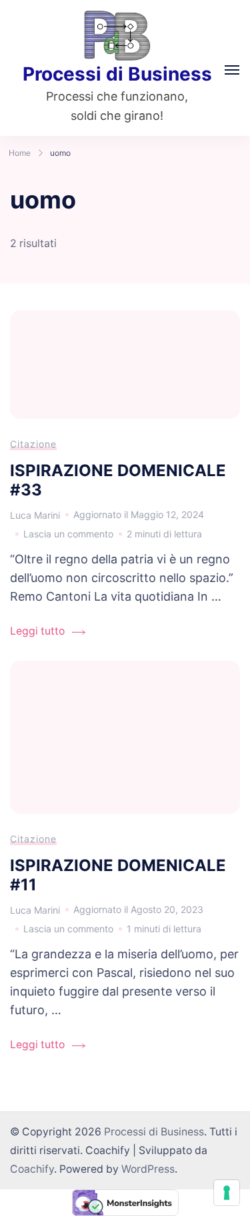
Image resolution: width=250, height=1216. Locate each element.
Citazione (33, 444)
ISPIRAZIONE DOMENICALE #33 (118, 480)
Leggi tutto (37, 631)
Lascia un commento (68, 535)
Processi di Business (117, 74)
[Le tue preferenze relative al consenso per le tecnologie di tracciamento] (226, 1192)
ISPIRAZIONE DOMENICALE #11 (118, 875)
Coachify (32, 1169)
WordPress (148, 1169)
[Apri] (232, 70)
